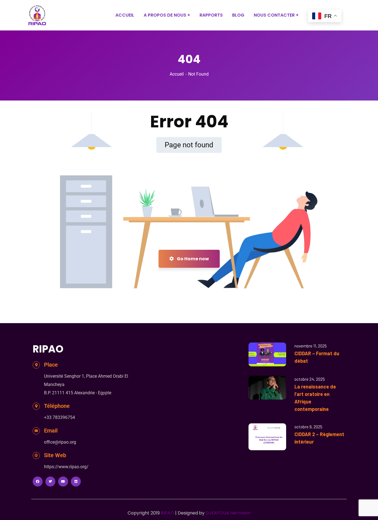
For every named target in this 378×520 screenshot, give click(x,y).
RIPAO (167, 513)
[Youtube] (63, 481)
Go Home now (192, 259)
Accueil (177, 74)
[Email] (36, 430)
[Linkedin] (76, 481)
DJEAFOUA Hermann (228, 513)
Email (51, 430)
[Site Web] (36, 455)
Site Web (55, 455)
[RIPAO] (37, 15)
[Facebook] (38, 481)
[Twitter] (50, 481)
